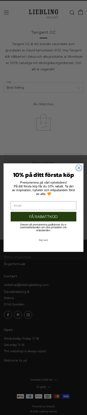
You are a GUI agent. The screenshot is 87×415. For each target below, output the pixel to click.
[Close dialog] (79, 168)
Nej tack (43, 240)
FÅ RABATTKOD (43, 216)
